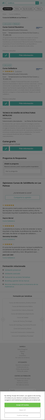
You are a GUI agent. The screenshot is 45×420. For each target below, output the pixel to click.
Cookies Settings (22, 415)
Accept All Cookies (22, 405)
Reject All (22, 410)
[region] (22, 405)
